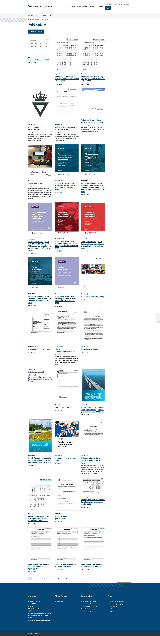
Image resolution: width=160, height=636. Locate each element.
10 (63, 578)
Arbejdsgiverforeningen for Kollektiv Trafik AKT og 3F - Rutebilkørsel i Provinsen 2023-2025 (65, 186)
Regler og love (113, 606)
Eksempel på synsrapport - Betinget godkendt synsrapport (38, 566)
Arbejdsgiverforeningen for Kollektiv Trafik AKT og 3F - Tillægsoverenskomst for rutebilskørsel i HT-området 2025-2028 (40, 246)
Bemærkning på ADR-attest (39, 349)
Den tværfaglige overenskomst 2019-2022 (66, 459)
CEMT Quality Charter (63, 407)
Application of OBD (35, 183)
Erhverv (44, 15)
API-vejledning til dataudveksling (35, 128)
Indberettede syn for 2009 (38, 60)
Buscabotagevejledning (90, 349)
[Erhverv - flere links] (50, 15)
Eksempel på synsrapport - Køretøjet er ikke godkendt (91, 565)
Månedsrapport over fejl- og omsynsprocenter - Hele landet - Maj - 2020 (93, 78)
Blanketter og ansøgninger (116, 604)
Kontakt (32, 596)
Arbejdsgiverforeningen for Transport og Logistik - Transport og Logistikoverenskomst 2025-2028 (92, 245)
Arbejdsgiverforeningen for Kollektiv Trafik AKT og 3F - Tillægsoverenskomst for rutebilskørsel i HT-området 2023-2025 (93, 187)
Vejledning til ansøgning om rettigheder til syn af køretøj (92, 121)
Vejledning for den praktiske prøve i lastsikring (65, 128)
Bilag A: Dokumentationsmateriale (65, 350)
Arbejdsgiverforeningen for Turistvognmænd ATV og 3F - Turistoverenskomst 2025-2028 (66, 299)
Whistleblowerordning (89, 609)
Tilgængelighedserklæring (90, 606)
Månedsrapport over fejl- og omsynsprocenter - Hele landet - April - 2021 (67, 78)
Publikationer (112, 609)
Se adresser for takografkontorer (40, 620)
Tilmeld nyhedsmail (88, 611)
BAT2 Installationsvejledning (92, 296)
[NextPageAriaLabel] (66, 578)
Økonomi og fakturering (89, 601)
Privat (30, 15)
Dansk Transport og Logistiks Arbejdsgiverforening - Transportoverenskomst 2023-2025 (92, 409)
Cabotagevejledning (36, 372)
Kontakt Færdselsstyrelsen (116, 601)
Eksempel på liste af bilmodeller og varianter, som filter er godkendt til (93, 502)
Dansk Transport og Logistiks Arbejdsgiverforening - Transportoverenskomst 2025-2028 (39, 460)
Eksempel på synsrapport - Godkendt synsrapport (65, 565)
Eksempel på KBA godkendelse (62, 517)
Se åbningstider (59, 601)
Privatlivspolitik (87, 604)
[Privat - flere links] (36, 15)
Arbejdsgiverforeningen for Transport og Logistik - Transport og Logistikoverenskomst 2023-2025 (66, 244)
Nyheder (111, 611)
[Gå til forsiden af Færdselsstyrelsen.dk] (47, 6)
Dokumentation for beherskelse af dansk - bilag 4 (91, 459)
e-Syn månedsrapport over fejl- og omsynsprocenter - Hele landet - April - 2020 (38, 518)
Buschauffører (35, 31)
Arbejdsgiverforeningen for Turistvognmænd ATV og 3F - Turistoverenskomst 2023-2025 (39, 299)
